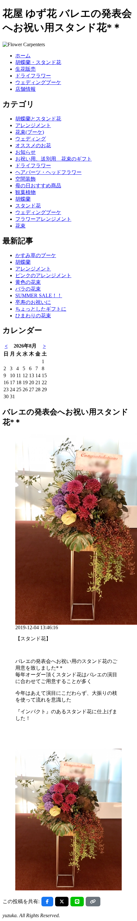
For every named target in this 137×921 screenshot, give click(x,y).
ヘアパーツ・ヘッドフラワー (48, 172)
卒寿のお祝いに (33, 302)
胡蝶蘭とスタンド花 (38, 118)
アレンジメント (33, 125)
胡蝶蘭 (23, 199)
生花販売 (25, 69)
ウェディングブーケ (38, 82)
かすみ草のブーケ (35, 255)
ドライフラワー (33, 75)
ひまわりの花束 (33, 315)
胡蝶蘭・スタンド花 (38, 62)
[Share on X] (61, 901)
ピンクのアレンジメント (43, 275)
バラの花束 (28, 288)
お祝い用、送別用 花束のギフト (53, 159)
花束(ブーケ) (29, 132)
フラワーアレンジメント (43, 219)
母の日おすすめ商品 (38, 185)
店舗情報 (25, 89)
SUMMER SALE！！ (38, 295)
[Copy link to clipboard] (93, 901)
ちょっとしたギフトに (40, 309)
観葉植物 (25, 192)
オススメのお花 (33, 145)
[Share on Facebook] (47, 901)
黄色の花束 (28, 282)
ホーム (23, 55)
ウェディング (30, 138)
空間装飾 (25, 179)
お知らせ (25, 152)
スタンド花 (28, 205)
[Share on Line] (77, 901)
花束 (20, 225)
